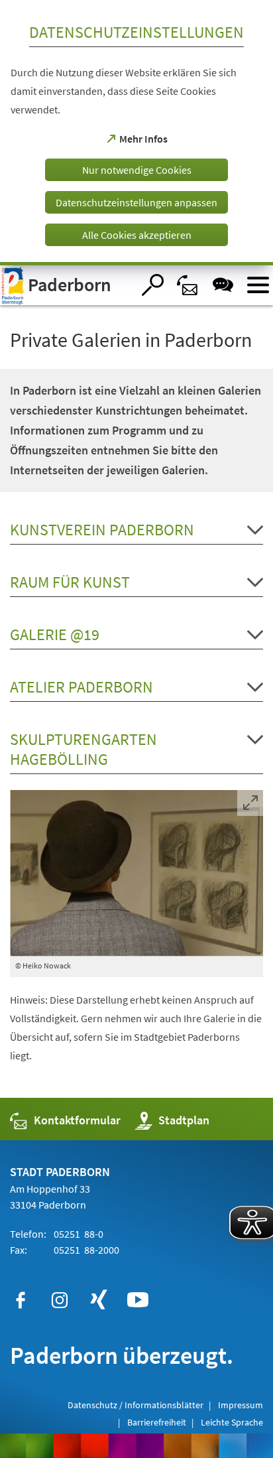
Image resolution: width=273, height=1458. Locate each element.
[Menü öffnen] (258, 285)
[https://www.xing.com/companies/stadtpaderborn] (98, 1300)
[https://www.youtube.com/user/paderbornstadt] (137, 1300)
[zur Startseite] (66, 285)
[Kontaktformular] (188, 285)
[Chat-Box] (223, 285)
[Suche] (153, 285)
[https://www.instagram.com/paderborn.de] (59, 1300)
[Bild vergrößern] (136, 873)
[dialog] (136, 132)
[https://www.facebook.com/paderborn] (20, 1300)
